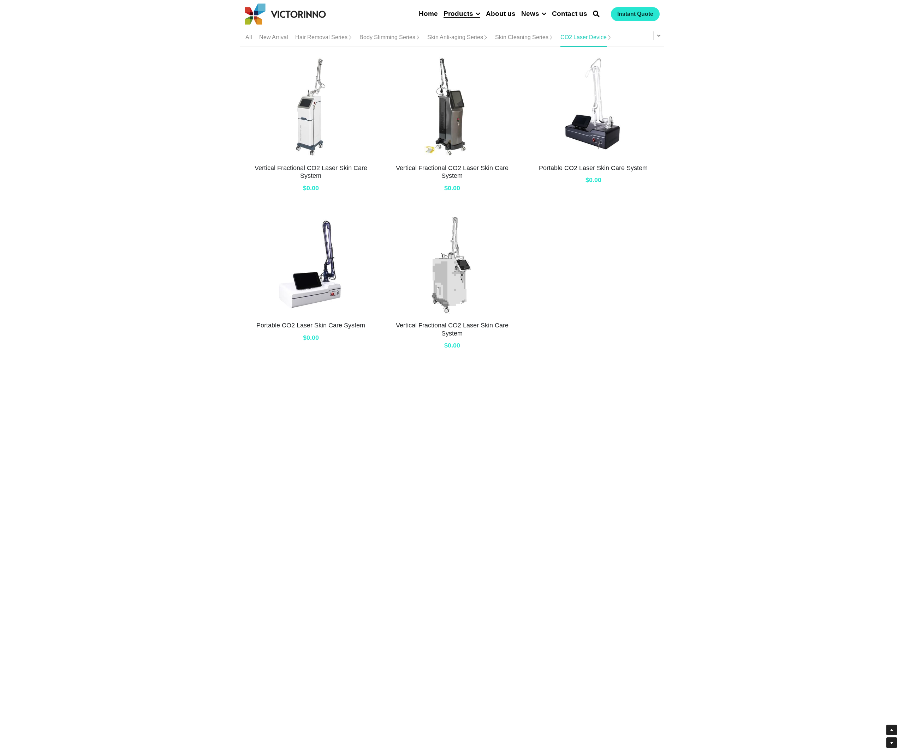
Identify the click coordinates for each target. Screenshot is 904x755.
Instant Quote (635, 14)
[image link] (255, 14)
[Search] (596, 14)
